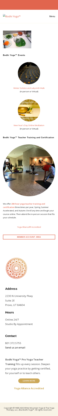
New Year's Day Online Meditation (29, 125)
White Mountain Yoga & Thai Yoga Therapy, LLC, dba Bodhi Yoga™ (30, 409)
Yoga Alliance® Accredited (29, 227)
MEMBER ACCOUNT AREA (29, 237)
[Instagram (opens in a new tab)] (27, 4)
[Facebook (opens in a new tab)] (22, 4)
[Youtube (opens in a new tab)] (36, 4)
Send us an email (15, 347)
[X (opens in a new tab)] (17, 4)
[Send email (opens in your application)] (41, 4)
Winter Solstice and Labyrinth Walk (29, 88)
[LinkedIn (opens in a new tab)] (32, 4)
